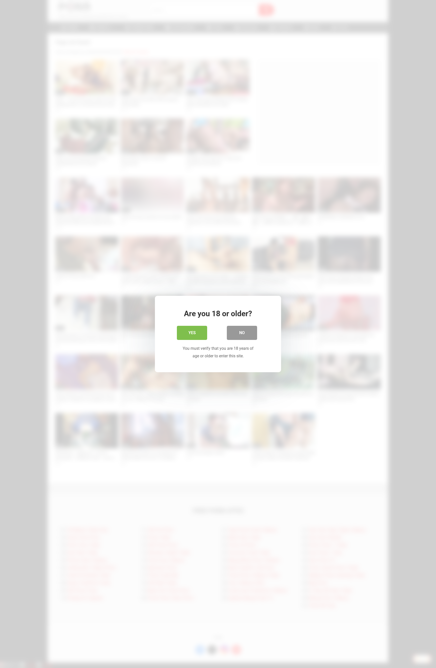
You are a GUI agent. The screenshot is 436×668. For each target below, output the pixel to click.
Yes (192, 332)
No (242, 332)
